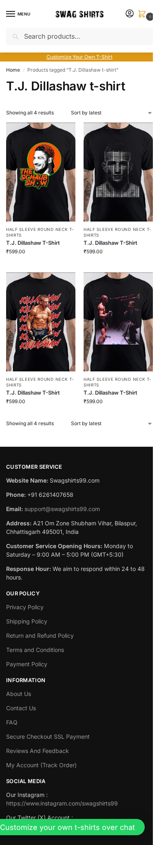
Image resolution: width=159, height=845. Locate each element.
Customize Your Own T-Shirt (79, 57)
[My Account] (130, 14)
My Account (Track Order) (41, 765)
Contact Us (21, 708)
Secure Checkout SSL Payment (48, 736)
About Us (18, 693)
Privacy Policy (25, 607)
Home (13, 70)
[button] (143, 14)
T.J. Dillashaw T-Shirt (33, 242)
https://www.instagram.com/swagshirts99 (62, 803)
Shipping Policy (26, 621)
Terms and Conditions (35, 649)
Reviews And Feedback (37, 750)
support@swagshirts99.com (62, 508)
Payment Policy (26, 664)
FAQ (12, 722)
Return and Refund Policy (40, 635)
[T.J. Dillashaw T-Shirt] (40, 172)
